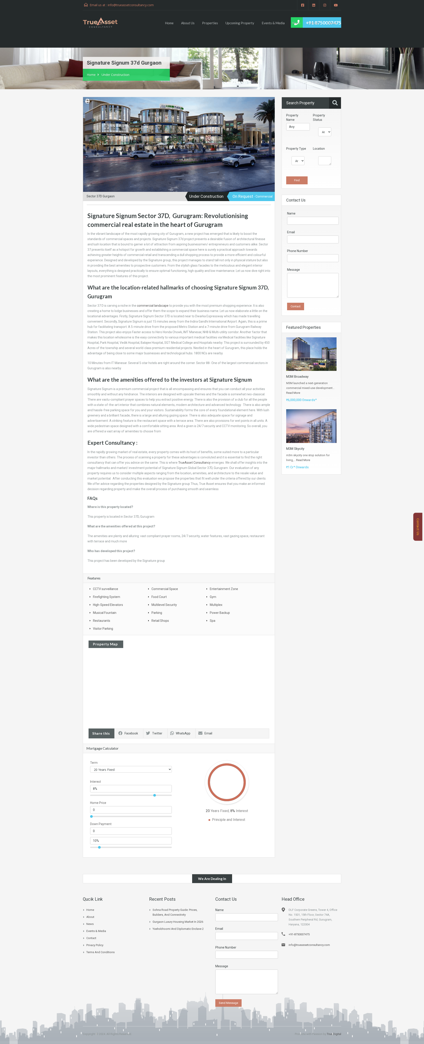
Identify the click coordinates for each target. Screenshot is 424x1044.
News (296, 23)
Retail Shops (160, 620)
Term (94, 762)
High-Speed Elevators (108, 605)
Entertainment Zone (224, 589)
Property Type (296, 148)
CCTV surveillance (105, 589)
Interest (95, 781)
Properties (210, 23)
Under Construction (115, 75)
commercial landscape (152, 305)
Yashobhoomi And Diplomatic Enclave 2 (178, 928)
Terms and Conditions (100, 952)
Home (169, 23)
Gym (213, 597)
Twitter (157, 733)
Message (293, 269)
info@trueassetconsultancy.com (131, 5)
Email (208, 733)
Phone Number (297, 251)
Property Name (292, 117)
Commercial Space (164, 589)
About (90, 917)
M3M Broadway (297, 377)
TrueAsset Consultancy (194, 462)
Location (319, 148)
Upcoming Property (239, 23)
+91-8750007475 (299, 934)
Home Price (98, 803)
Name (291, 213)
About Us (188, 23)
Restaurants (101, 620)
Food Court (159, 597)
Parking (156, 612)
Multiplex (216, 605)
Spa (212, 620)
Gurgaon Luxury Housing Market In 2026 (178, 921)
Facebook (131, 733)
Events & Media (273, 23)
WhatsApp (183, 733)
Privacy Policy (94, 945)
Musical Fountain (104, 612)
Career (332, 23)
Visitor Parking (103, 628)
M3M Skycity (295, 449)
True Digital (334, 1034)
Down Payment (101, 824)
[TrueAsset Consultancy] (104, 22)
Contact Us (418, 526)
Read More (293, 392)
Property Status (319, 117)
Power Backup (220, 612)
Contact (314, 23)
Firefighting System (106, 597)
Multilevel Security (164, 605)
